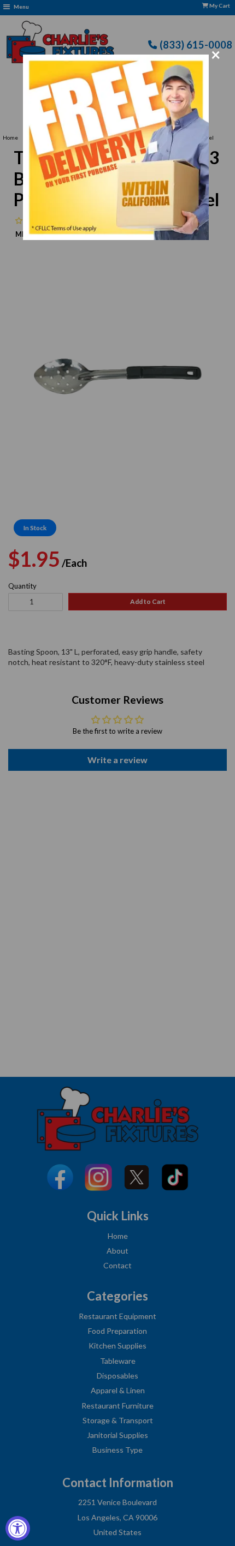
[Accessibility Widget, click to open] (17, 1528)
